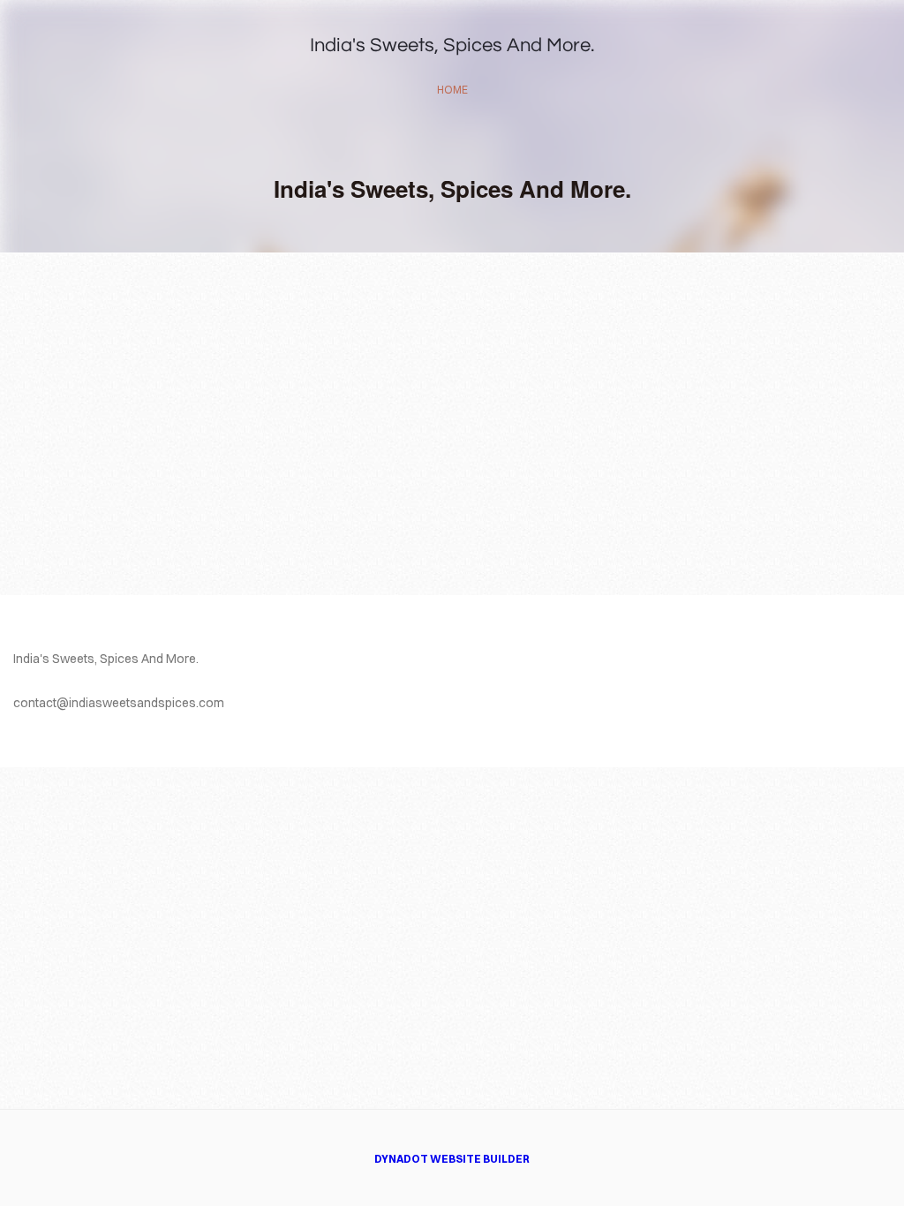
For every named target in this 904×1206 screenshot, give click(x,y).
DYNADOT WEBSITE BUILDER (452, 1158)
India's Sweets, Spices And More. (452, 45)
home (452, 89)
